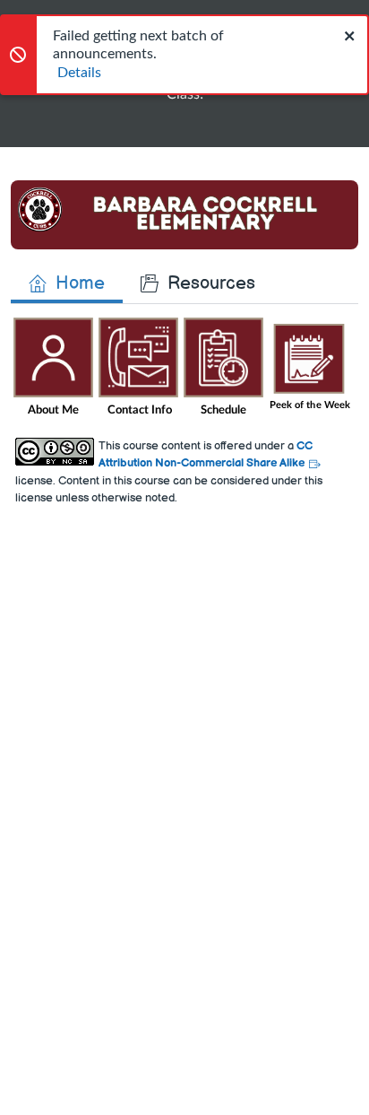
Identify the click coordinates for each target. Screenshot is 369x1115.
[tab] (67, 283)
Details (79, 72)
